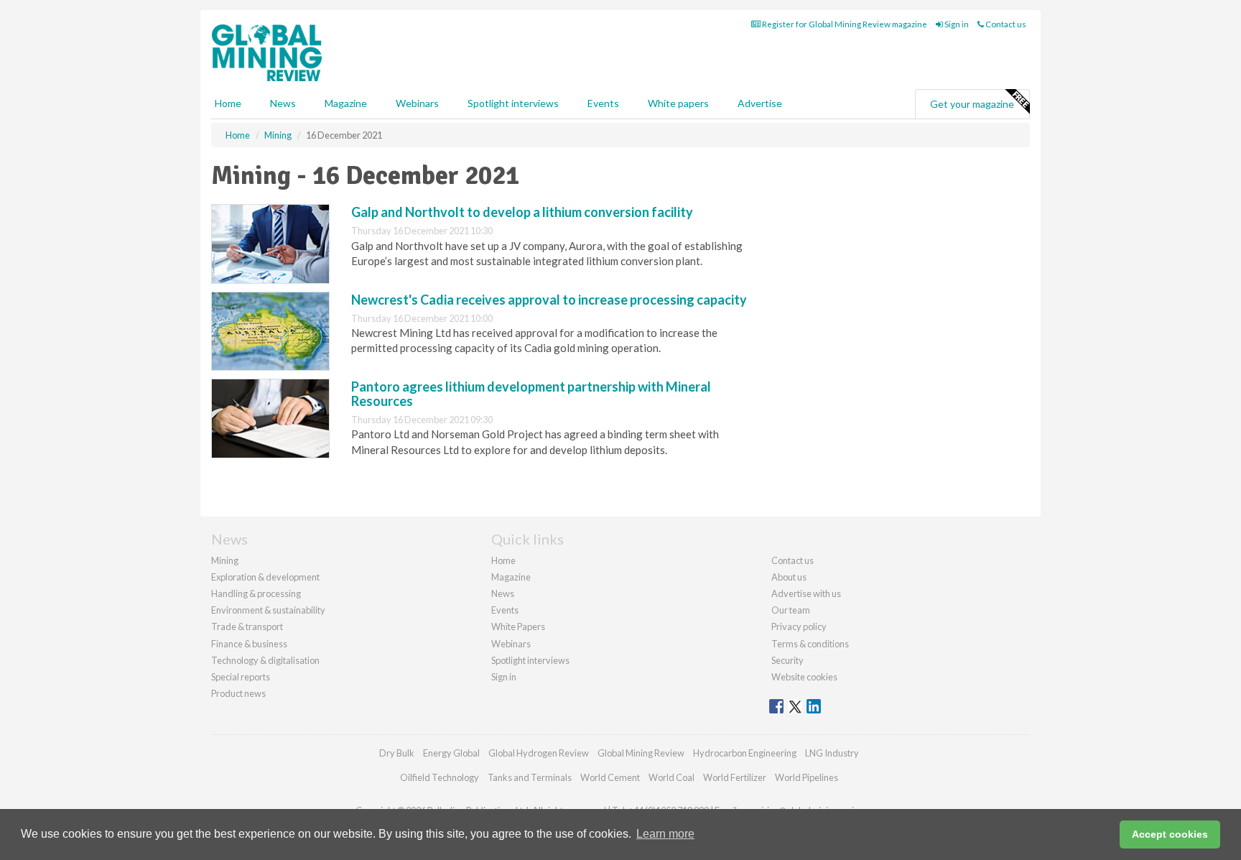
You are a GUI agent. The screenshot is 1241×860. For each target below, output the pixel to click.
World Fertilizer (734, 777)
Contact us (1005, 24)
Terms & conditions (810, 643)
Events (603, 103)
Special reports (240, 677)
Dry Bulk (396, 753)
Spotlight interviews (513, 103)
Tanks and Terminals (530, 777)
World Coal (671, 777)
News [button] (283, 103)
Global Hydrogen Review (538, 753)
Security (787, 660)
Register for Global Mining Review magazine (844, 24)
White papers (678, 103)
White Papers (518, 626)
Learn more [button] (665, 834)
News (502, 593)
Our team (790, 610)
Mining (224, 560)
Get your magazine (972, 104)
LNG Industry (832, 753)
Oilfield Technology (439, 777)
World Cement (610, 777)
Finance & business (249, 643)
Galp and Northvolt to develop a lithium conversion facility (522, 212)
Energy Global (451, 753)
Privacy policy (799, 626)
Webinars (417, 103)
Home (228, 103)
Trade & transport (247, 626)
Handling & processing (256, 593)
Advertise (760, 103)
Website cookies (804, 677)
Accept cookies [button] (1170, 834)
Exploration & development (265, 577)
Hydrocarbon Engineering (744, 753)
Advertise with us (806, 593)
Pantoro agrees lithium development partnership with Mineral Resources (531, 394)
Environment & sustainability (268, 610)
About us (789, 577)
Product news (238, 693)
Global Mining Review (641, 753)
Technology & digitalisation (265, 660)
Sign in (956, 24)
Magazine (346, 103)
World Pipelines (806, 777)
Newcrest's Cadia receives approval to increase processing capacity (549, 300)
